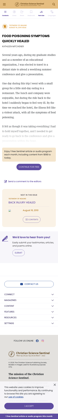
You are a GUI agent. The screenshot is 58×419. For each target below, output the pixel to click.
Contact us (31, 284)
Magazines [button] (10, 300)
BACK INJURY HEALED (21, 202)
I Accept (29, 406)
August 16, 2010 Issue (17, 27)
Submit (18, 252)
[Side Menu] (4, 4)
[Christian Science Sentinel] (29, 4)
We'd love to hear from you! (31, 237)
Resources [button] (10, 317)
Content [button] (9, 305)
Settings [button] (9, 323)
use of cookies (15, 396)
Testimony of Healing (18, 25)
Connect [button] (9, 294)
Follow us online (23, 341)
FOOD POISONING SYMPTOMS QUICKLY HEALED (26, 38)
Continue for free (29, 166)
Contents (33, 219)
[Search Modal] (53, 4)
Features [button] (9, 311)
